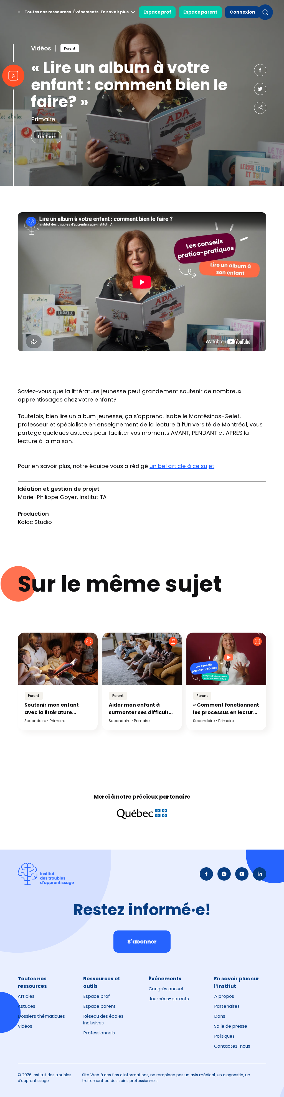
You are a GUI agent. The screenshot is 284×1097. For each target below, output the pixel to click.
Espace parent (200, 12)
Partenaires (227, 1006)
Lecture (46, 137)
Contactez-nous (232, 1046)
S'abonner (142, 941)
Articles (26, 996)
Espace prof (157, 12)
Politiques (224, 1036)
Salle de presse (230, 1026)
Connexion (242, 12)
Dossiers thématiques (41, 1016)
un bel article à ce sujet (181, 466)
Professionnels (99, 1033)
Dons (219, 1016)
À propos (224, 996)
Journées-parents (169, 999)
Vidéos (25, 1026)
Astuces (26, 1006)
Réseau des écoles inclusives (103, 1019)
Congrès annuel (166, 989)
